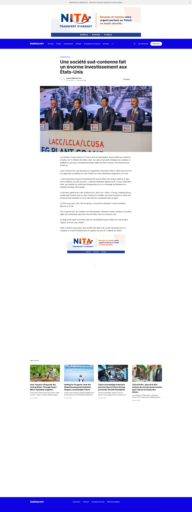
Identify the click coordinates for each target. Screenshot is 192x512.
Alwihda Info (37, 43)
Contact (86, 502)
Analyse (106, 44)
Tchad (58, 44)
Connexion (76, 502)
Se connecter (143, 44)
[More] (112, 43)
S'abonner (156, 44)
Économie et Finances (92, 44)
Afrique (78, 44)
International (68, 44)
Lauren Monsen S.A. (74, 78)
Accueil (50, 44)
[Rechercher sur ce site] (134, 43)
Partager (126, 79)
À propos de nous (98, 502)
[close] (189, 2)
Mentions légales (113, 502)
